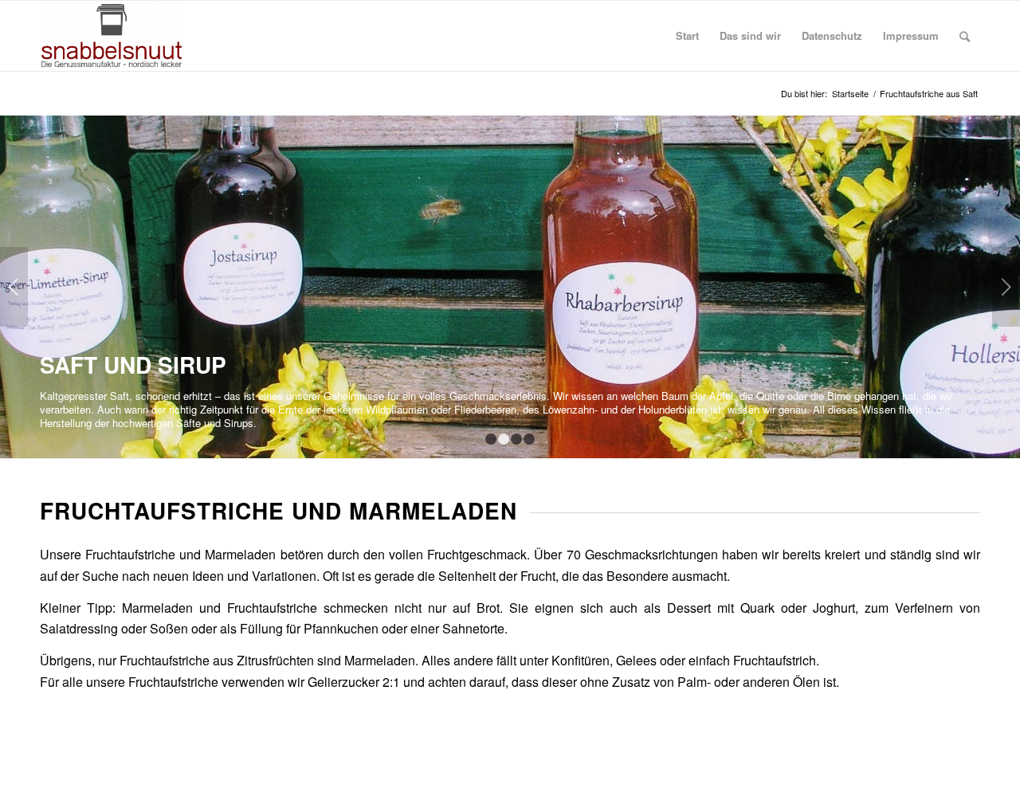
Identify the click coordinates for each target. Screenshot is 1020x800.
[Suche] (964, 36)
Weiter (1006, 287)
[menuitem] (687, 36)
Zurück (14, 287)
